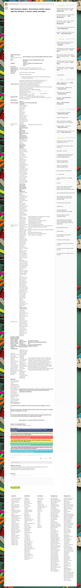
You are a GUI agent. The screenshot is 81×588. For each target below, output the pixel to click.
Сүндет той (40, 503)
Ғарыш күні (26, 514)
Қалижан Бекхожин (55, 560)
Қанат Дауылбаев (54, 555)
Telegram (25, 425)
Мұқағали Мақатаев (68, 516)
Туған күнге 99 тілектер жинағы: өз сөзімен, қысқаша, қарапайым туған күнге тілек (29, 466)
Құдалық (39, 500)
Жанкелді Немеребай (55, 540)
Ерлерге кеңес (14, 540)
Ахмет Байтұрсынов (55, 499)
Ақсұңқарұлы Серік (55, 506)
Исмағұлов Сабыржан (55, 549)
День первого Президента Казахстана (27, 551)
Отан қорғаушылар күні (29, 523)
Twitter (29, 425)
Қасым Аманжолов (55, 561)
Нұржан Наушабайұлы (69, 523)
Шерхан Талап (67, 571)
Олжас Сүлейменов (68, 527)
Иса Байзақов (54, 548)
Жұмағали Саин (54, 544)
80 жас (39, 524)
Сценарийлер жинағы (16, 511)
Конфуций (60, 44)
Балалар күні (27, 528)
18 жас (39, 512)
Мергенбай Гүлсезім (62, 127)
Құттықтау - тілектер (15, 530)
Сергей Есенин (67, 540)
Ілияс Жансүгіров (67, 580)
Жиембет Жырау (54, 541)
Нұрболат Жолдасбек (68, 524)
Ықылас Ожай (67, 578)
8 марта (26, 508)
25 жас (39, 514)
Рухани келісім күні (28, 541)
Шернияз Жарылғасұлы (69, 572)
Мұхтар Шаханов (67, 519)
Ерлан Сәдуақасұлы (55, 571)
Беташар (39, 508)
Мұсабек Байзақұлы (68, 508)
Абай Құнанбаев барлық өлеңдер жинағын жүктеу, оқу (23, 468)
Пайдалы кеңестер (15, 535)
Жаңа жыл (26, 498)
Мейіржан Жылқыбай (63, 113)
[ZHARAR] (6, 4)
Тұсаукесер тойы (41, 507)
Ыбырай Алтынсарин (68, 577)
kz (12, 455)
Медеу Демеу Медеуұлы (69, 515)
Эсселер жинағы (14, 519)
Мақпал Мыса (67, 503)
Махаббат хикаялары (15, 531)
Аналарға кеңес (14, 544)
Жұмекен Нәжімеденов (56, 545)
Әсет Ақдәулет (54, 518)
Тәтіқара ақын (67, 545)
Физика (39, 455)
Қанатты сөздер (14, 532)
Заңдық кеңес (14, 539)
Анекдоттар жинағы (15, 520)
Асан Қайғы (53, 507)
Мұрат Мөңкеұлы (67, 507)
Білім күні (26, 534)
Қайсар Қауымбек (55, 559)
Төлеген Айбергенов (68, 549)
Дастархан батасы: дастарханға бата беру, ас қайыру (22, 469)
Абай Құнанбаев (54, 498)
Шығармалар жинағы (16, 518)
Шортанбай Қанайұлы (69, 573)
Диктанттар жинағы (15, 499)
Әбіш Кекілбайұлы (55, 516)
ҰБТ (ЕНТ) (13, 534)
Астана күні (26, 531)
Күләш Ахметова (54, 553)
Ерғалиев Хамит (54, 569)
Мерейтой (40, 502)
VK (16, 425)
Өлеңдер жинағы (15, 516)
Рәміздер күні (27, 530)
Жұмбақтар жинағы (15, 506)
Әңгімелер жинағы (15, 523)
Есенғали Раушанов (55, 564)
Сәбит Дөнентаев (67, 539)
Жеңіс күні (26, 524)
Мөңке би (66, 512)
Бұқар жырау (53, 532)
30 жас (39, 515)
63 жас (39, 522)
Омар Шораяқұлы (68, 526)
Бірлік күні (26, 516)
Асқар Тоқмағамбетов (55, 510)
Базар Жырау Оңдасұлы (56, 526)
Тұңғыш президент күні (29, 548)
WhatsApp (20, 425)
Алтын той (40, 510)
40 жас (39, 516)
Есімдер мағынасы (15, 527)
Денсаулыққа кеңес (15, 537)
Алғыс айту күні (27, 506)
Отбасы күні (27, 535)
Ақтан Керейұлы (54, 502)
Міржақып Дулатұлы (68, 518)
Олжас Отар (66, 528)
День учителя (27, 540)
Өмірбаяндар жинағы (16, 515)
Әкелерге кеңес (14, 543)
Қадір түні (40, 527)
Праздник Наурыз (28, 511)
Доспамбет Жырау (55, 534)
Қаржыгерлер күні (28, 547)
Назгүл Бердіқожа (68, 520)
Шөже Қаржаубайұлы (68, 574)
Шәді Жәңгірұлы (67, 565)
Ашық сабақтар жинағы (16, 498)
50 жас (39, 518)
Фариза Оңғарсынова (68, 576)
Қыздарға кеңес (14, 541)
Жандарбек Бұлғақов (55, 537)
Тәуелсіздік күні (27, 553)
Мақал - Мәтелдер (15, 504)
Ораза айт (40, 526)
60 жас (39, 520)
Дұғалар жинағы (14, 528)
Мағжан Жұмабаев (68, 499)
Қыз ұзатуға (40, 499)
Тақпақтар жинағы (15, 500)
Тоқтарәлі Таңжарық (68, 548)
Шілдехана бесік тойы (42, 506)
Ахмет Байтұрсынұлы (63, 28)
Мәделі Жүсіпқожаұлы (68, 506)
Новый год (26, 499)
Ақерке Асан (53, 503)
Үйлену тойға (40, 498)
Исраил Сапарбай (54, 551)
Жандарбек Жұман (55, 539)
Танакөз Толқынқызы (68, 544)
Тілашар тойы (41, 504)
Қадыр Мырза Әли (55, 557)
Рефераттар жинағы (15, 510)
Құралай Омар (54, 563)
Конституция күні (28, 532)
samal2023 (46, 458)
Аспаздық (13, 522)
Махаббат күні (27, 515)
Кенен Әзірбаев (54, 552)
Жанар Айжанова (54, 536)
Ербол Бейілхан (54, 565)
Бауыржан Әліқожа (55, 523)
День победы (27, 526)
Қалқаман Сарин (54, 556)
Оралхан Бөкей (67, 530)
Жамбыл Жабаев (54, 535)
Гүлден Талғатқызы (66, 132)
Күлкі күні (26, 512)
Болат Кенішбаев (54, 531)
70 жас (39, 523)
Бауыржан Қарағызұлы (56, 524)
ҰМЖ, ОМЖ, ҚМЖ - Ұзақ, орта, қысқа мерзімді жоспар (25, 455)
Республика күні (27, 543)
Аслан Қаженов (54, 508)
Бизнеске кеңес (14, 536)
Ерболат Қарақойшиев (56, 567)
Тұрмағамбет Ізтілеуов (69, 551)
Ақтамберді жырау (55, 504)
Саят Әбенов (66, 537)
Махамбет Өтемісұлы (68, 498)
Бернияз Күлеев (54, 527)
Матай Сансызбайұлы (68, 504)
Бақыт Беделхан (54, 519)
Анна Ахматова (54, 514)
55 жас (39, 519)
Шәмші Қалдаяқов (68, 569)
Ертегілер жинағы (15, 526)
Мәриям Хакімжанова (68, 514)
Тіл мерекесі (27, 536)
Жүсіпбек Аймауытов (55, 547)
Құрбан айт (26, 559)
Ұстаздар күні (27, 539)
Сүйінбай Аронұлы (68, 536)
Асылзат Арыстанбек (55, 511)
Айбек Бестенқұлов (55, 512)
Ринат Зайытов (67, 532)
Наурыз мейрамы (28, 510)
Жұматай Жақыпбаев (55, 543)
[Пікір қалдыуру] (6, 8)
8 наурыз (26, 507)
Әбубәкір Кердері (54, 515)
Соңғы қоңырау (27, 527)
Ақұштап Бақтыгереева (56, 500)
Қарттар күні (27, 537)
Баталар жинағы (14, 524)
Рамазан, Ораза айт (28, 557)
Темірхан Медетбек (68, 547)
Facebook (12, 425)
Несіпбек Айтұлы (67, 522)
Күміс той (40, 511)
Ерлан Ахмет (53, 568)
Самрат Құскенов (62, 89)
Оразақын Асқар (67, 531)
